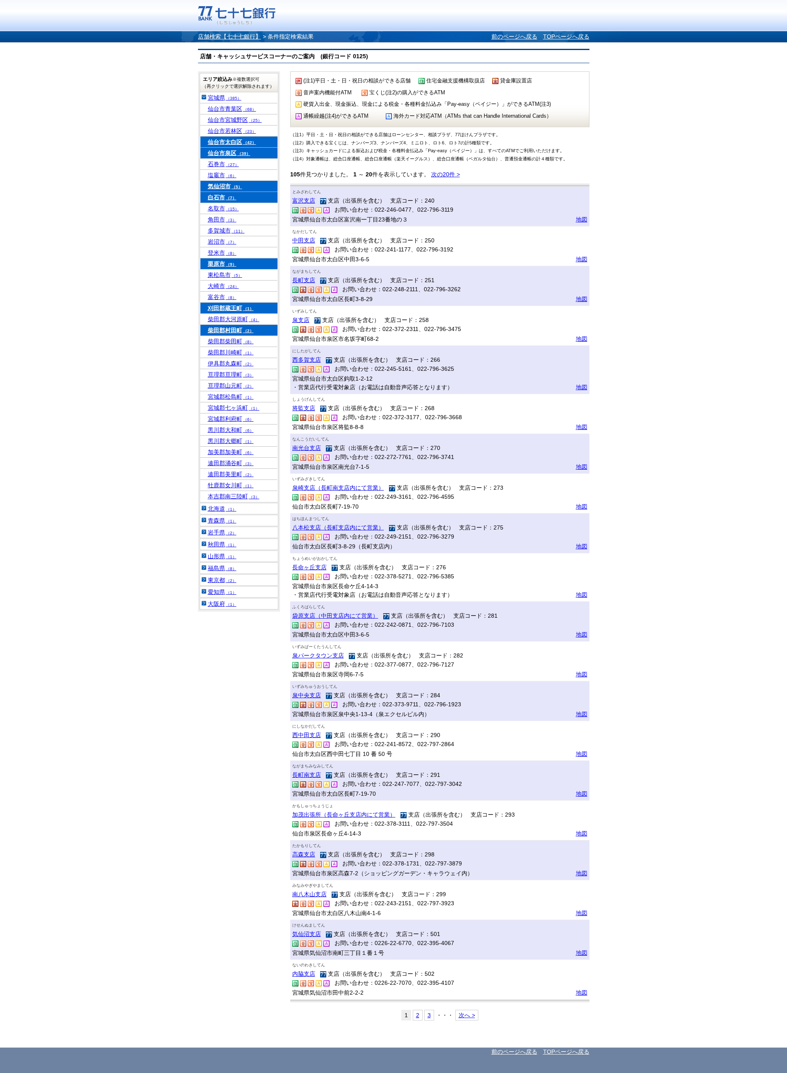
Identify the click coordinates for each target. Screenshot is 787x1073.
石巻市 (223, 164)
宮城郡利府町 (231, 419)
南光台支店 (306, 448)
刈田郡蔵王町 (231, 308)
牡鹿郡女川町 (231, 485)
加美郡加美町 (231, 452)
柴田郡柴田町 (231, 341)
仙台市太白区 (232, 142)
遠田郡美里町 (231, 474)
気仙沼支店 (306, 934)
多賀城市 (226, 230)
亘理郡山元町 (231, 385)
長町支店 (303, 280)
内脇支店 (303, 973)
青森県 (222, 520)
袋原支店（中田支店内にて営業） (335, 615)
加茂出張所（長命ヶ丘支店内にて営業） (344, 814)
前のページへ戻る (514, 36)
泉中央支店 (306, 695)
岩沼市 (222, 241)
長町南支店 (306, 775)
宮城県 (224, 97)
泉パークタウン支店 (318, 655)
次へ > (467, 1015)
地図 (581, 219)
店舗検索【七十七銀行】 (229, 36)
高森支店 (303, 854)
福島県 (222, 568)
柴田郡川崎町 (231, 352)
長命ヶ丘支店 (309, 567)
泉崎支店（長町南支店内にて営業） (338, 487)
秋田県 (222, 544)
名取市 (223, 208)
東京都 (222, 580)
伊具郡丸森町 (231, 363)
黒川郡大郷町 (231, 441)
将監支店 (303, 408)
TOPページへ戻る (566, 36)
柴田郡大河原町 (233, 319)
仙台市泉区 (229, 153)
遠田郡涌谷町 (231, 463)
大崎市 (223, 286)
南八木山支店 (309, 894)
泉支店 (300, 320)
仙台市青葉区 (232, 108)
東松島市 (225, 275)
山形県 (222, 556)
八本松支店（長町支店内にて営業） (338, 527)
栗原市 (222, 263)
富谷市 (222, 297)
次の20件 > (445, 174)
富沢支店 (303, 200)
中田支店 (303, 240)
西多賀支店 (306, 359)
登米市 (222, 252)
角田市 (222, 219)
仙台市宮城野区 (235, 119)
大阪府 (222, 603)
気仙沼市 (225, 186)
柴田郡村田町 (231, 330)
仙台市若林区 (232, 131)
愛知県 (222, 592)
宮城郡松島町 (231, 396)
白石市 (222, 197)
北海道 (222, 508)
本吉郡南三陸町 (233, 496)
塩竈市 (222, 175)
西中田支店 (306, 735)
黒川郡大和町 (231, 430)
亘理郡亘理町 (231, 374)
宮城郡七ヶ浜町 (233, 407)
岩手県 (222, 532)
